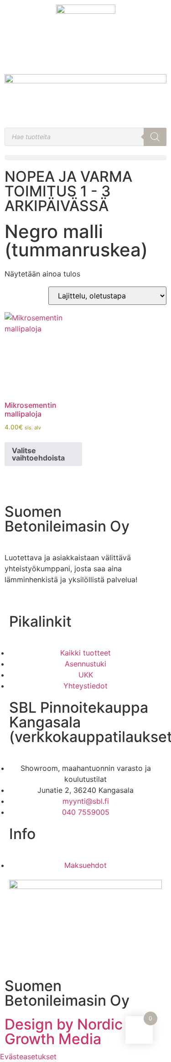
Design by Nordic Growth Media (64, 1031)
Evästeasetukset (28, 1056)
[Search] (155, 137)
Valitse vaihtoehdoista (38, 454)
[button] (85, 157)
